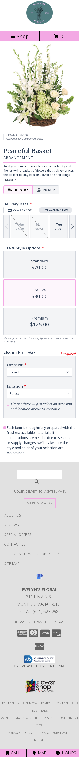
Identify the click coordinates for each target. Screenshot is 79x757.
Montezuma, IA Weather (20, 718)
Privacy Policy (20, 733)
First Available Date (55, 210)
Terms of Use (40, 740)
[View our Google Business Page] (39, 578)
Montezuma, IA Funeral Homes (25, 703)
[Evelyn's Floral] (39, 25)
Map (41, 753)
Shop (23, 36)
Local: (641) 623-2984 (39, 611)
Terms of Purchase (52, 733)
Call (14, 753)
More (9, 180)
